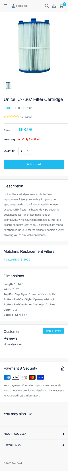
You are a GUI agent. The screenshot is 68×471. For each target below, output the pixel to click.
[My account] (54, 6)
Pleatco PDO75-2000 (17, 259)
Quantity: (9, 150)
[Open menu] (5, 5)
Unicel (8, 108)
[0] (61, 6)
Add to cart (34, 164)
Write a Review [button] (53, 331)
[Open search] (47, 6)
